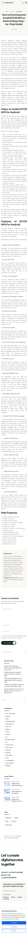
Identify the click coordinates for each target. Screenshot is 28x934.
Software (8, 750)
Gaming (8, 729)
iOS (7, 737)
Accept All (14, 922)
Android (8, 716)
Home (7, 11)
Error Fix (8, 726)
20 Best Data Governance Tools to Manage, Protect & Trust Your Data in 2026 (14, 690)
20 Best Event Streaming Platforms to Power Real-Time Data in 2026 (12, 667)
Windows (8, 765)
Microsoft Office (10, 739)
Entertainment (10, 724)
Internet (8, 734)
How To (8, 732)
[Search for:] (14, 652)
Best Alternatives (10, 721)
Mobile (16, 817)
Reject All (14, 930)
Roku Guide (9, 747)
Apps (7, 719)
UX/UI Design (9, 763)
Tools (7, 758)
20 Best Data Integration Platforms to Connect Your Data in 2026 (14, 685)
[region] (14, 921)
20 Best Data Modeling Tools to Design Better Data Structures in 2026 (13, 680)
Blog (12, 11)
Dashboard (8, 817)
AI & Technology (10, 713)
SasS (7, 821)
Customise (14, 926)
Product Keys (9, 745)
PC (6, 742)
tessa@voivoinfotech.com (11, 577)
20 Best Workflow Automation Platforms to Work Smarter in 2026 (12, 674)
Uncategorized (10, 760)
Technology (9, 755)
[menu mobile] (26, 3)
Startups (8, 752)
